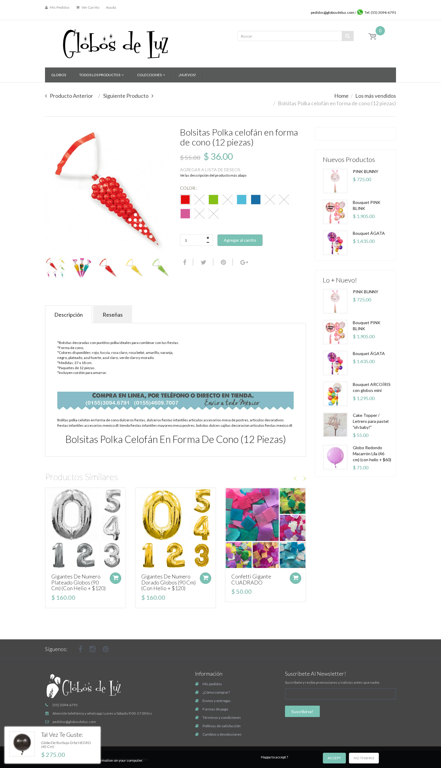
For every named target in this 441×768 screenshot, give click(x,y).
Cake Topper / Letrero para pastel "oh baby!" (370, 421)
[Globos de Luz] (115, 41)
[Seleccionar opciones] (115, 578)
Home (341, 95)
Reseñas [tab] (113, 314)
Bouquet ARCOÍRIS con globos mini (372, 387)
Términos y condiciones (221, 717)
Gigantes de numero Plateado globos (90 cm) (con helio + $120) (78, 582)
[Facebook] (184, 262)
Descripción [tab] (68, 314)
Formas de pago (215, 709)
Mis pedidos (212, 684)
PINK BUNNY (365, 171)
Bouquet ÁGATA (369, 233)
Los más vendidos (375, 95)
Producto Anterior (71, 95)
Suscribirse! (302, 711)
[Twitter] (203, 262)
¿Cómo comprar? (216, 692)
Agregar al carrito (240, 240)
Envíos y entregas (216, 700)
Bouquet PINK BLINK (366, 205)
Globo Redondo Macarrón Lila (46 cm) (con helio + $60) (372, 453)
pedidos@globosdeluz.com (333, 12)
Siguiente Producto (125, 95)
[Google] (243, 262)
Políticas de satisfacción (221, 726)
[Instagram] (92, 649)
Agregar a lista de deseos (210, 169)
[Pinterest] (106, 649)
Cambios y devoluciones (222, 734)
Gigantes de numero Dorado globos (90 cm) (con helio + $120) (168, 582)
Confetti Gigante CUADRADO (251, 579)
